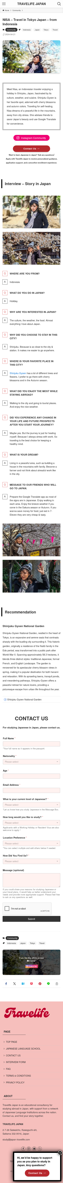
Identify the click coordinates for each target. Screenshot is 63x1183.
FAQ (8, 1068)
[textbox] (31, 843)
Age (6, 770)
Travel (55, 29)
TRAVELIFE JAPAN (31, 4)
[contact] (34, 1149)
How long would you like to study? (23, 817)
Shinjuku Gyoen (18, 373)
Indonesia (27, 29)
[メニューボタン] (4, 4)
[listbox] (31, 804)
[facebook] (23, 1149)
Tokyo (46, 29)
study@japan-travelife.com (16, 1139)
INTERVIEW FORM (16, 1062)
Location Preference (15, 837)
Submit (31, 918)
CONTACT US (13, 1055)
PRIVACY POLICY (15, 1082)
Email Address (11, 784)
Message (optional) (13, 870)
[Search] (40, 1149)
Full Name (9, 738)
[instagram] (29, 1149)
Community (11, 29)
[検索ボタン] (59, 4)
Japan (37, 29)
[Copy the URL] (56, 984)
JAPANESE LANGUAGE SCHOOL (23, 1048)
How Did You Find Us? (16, 855)
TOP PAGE (11, 1041)
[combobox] (31, 761)
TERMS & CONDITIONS (18, 1075)
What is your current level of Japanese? (25, 799)
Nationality (9, 756)
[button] (6, 984)
